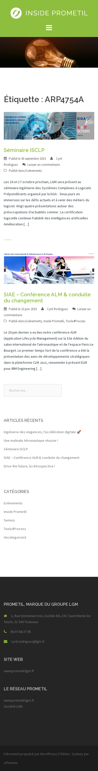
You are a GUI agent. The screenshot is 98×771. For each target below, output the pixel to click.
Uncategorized (15, 537)
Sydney (77, 754)
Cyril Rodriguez (57, 309)
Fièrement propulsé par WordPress (30, 754)
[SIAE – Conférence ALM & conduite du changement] (49, 267)
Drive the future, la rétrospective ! (29, 466)
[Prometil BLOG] (49, 12)
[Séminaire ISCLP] (49, 125)
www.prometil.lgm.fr (19, 671)
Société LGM (13, 706)
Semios (9, 520)
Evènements (33, 171)
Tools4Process (75, 321)
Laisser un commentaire (43, 165)
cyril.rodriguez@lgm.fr (28, 641)
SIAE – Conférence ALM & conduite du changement (41, 457)
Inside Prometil (53, 321)
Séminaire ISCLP (24, 150)
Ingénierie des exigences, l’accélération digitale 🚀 (42, 432)
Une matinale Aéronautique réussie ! (31, 440)
